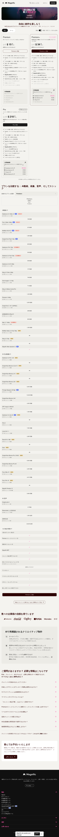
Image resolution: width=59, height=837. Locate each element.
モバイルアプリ (5, 812)
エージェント (6, 808)
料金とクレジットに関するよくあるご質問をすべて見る (28, 602)
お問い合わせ (9, 757)
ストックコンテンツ (6, 804)
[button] (29, 785)
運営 (3, 822)
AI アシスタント (5, 796)
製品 (3, 792)
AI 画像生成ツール (6, 798)
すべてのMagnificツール (7, 813)
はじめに (4, 818)
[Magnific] (29, 775)
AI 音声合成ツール (6, 802)
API (2, 810)
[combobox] (36, 194)
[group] (9, 30)
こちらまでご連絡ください (40, 733)
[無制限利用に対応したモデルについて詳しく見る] (54, 90)
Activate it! (37, 834)
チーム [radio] (11, 30)
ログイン (45, 3)
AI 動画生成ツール (6, 800)
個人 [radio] (5, 30)
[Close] (41, 834)
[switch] (40, 30)
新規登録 (53, 3)
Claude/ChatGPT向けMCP (9, 806)
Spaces (3, 795)
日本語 (29, 785)
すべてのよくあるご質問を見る (11, 677)
